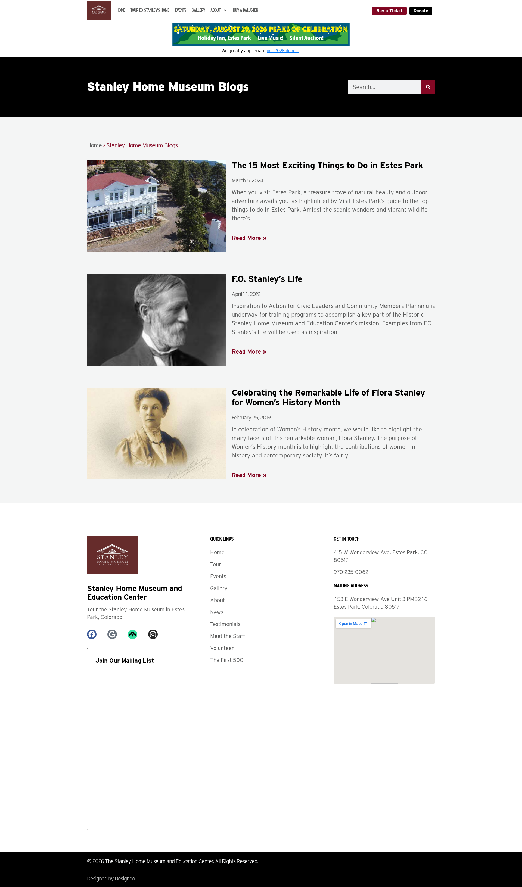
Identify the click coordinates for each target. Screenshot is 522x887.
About (215, 10)
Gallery (198, 10)
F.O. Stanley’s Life (267, 278)
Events (180, 10)
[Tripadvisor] (132, 634)
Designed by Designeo (111, 878)
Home (120, 10)
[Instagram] (153, 634)
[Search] (428, 87)
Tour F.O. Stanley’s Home (149, 10)
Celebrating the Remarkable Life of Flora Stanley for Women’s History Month (328, 397)
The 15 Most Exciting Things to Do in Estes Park (327, 165)
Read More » (249, 237)
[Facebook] (92, 634)
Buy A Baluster (245, 10)
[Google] (112, 634)
